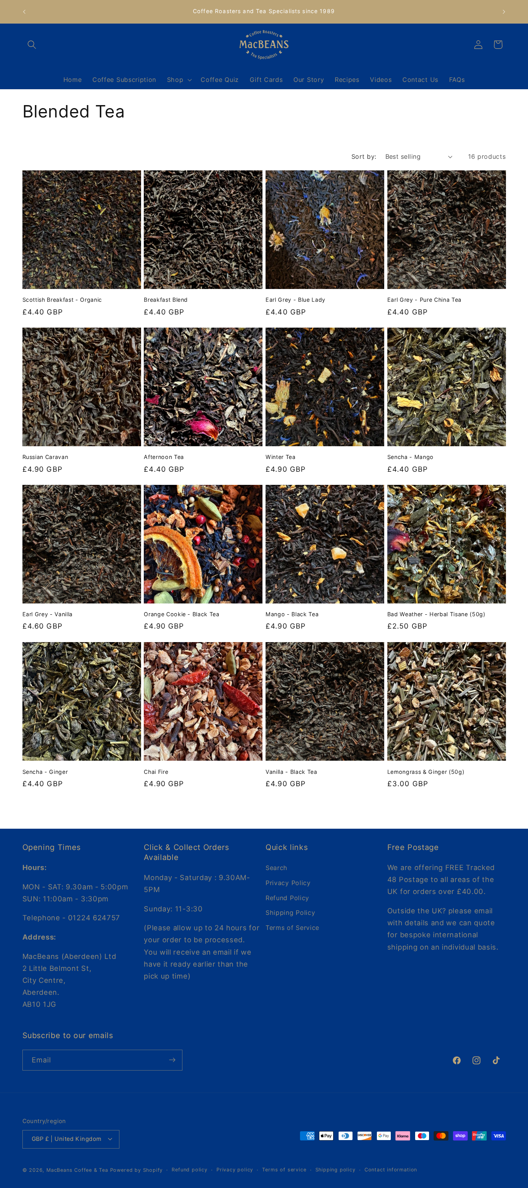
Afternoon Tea (164, 457)
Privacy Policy (288, 882)
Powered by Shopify (136, 1170)
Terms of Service (292, 927)
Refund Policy (287, 897)
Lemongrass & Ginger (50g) (426, 771)
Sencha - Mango (410, 457)
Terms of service (284, 1170)
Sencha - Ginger (45, 771)
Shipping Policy (290, 912)
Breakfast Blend (166, 299)
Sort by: (363, 156)
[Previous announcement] (23, 11)
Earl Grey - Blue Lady (295, 299)
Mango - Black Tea (292, 614)
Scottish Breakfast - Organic (62, 299)
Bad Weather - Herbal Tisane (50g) (436, 614)
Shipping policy (335, 1170)
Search (277, 867)
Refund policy (189, 1170)
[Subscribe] (172, 1060)
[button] (32, 44)
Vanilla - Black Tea (291, 771)
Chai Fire (156, 771)
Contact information (390, 1170)
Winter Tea (281, 457)
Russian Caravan (45, 457)
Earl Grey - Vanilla (47, 614)
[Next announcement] (504, 11)
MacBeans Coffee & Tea (77, 1170)
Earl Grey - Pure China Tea (424, 299)
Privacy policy (234, 1170)
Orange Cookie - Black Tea (182, 614)
